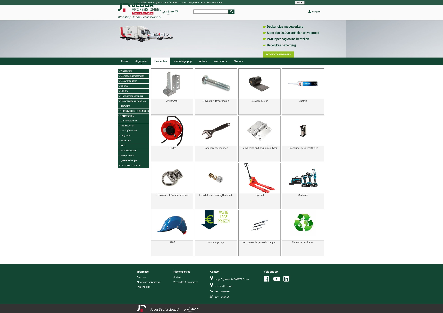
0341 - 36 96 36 (222, 291)
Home (124, 61)
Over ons (141, 277)
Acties (203, 61)
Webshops (220, 61)
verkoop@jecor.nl (223, 286)
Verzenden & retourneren (185, 282)
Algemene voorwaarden (149, 282)
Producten (160, 61)
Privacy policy (143, 287)
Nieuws (238, 61)
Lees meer (217, 2)
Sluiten (299, 2)
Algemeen (141, 61)
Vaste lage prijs (183, 61)
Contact (177, 277)
